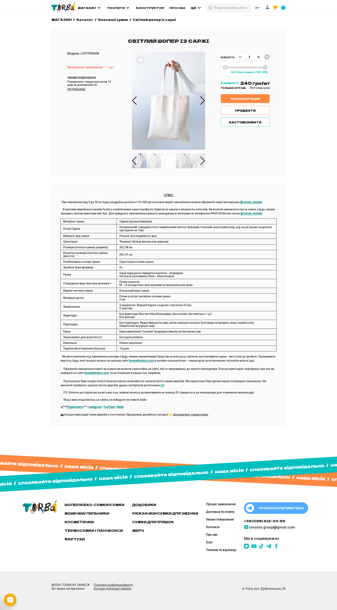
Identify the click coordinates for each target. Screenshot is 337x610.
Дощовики (144, 504)
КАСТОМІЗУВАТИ (245, 122)
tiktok (120, 406)
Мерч (138, 530)
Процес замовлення (221, 504)
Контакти (212, 527)
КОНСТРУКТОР (150, 8)
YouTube (109, 406)
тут (162, 385)
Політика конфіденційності (113, 585)
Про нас (211, 535)
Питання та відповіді (221, 550)
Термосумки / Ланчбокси (94, 530)
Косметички (79, 522)
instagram (95, 406)
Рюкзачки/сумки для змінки (165, 513)
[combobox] (231, 8)
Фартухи (75, 539)
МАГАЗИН (87, 8)
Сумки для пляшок (153, 522)
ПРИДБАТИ (245, 110)
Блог (209, 542)
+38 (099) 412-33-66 (264, 521)
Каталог (84, 19)
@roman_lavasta (251, 202)
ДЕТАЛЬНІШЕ (76, 89)
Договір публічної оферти (112, 588)
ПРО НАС (177, 8)
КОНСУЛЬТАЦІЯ (245, 99)
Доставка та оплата (220, 512)
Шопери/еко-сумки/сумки (190, 414)
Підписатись (75, 406)
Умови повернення (220, 519)
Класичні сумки (113, 19)
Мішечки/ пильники (87, 513)
